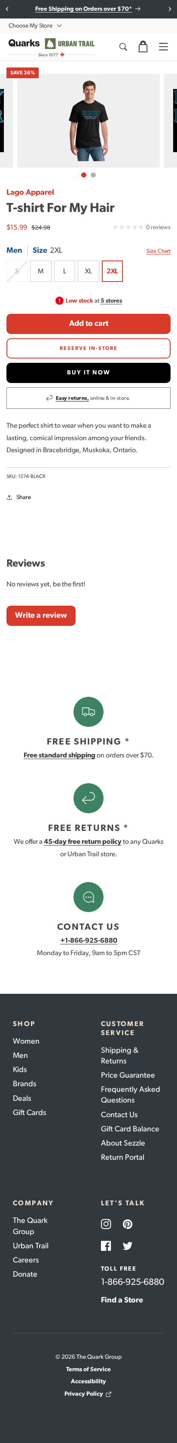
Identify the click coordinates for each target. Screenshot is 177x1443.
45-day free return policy (83, 841)
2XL (112, 271)
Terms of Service (88, 1369)
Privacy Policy (83, 1393)
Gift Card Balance (130, 1129)
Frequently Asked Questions (130, 1095)
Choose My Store (30, 25)
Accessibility (88, 1381)
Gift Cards (29, 1112)
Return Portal (122, 1157)
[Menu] (163, 46)
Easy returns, (72, 398)
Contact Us (119, 1114)
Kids (20, 1069)
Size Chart (158, 251)
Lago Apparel (30, 192)
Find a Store (122, 1300)
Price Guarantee (128, 1075)
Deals (22, 1098)
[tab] (83, 175)
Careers (26, 1260)
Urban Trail (31, 1245)
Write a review (41, 615)
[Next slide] (169, 9)
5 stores (111, 300)
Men (20, 1055)
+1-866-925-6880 (88, 940)
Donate (25, 1274)
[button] (143, 47)
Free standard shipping (59, 755)
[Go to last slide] (7, 9)
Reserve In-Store (89, 348)
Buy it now (88, 372)
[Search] (122, 46)
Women (26, 1041)
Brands (24, 1083)
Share (23, 497)
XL (88, 271)
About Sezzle (123, 1143)
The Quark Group (30, 1226)
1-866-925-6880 (132, 1281)
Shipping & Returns (119, 1055)
